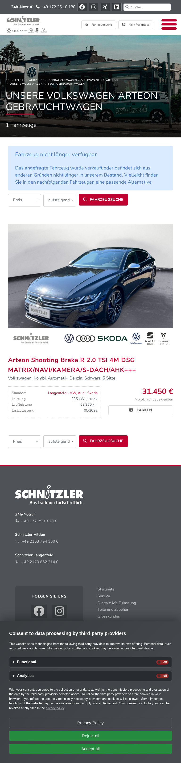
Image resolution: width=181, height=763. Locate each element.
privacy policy (55, 708)
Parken (144, 410)
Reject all (90, 736)
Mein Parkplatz (138, 25)
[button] (24, 200)
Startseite (106, 589)
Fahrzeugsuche (101, 25)
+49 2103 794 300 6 (40, 541)
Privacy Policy (90, 723)
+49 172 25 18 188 (57, 7)
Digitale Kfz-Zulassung (117, 603)
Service (104, 596)
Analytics (25, 676)
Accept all (90, 749)
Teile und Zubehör (113, 609)
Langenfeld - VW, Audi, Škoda (73, 393)
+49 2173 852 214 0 (40, 562)
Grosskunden (109, 616)
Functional (26, 662)
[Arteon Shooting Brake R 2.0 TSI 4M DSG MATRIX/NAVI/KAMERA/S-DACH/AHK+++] (90, 286)
